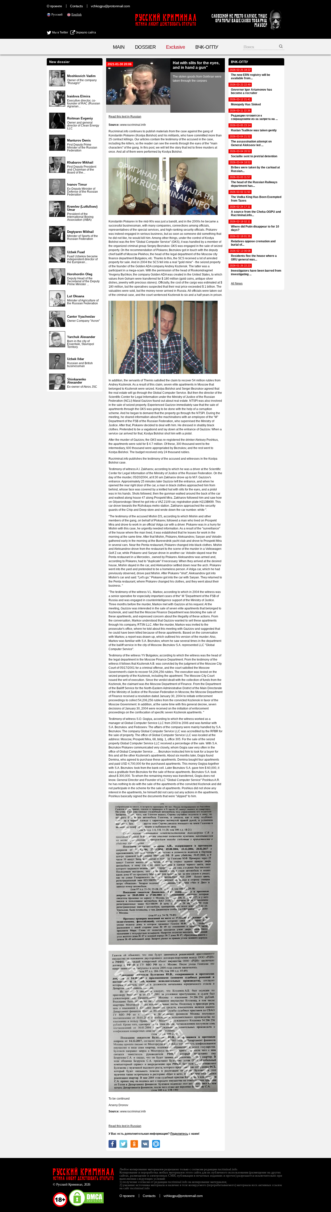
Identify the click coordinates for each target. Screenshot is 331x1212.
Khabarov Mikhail (80, 162)
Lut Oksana (75, 296)
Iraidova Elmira (78, 96)
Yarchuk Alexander (81, 337)
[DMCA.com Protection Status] (86, 1206)
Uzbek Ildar (75, 359)
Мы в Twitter (59, 32)
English (76, 14)
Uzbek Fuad (76, 252)
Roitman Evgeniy (80, 118)
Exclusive (175, 47)
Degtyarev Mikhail (80, 232)
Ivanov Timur (77, 184)
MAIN (119, 47)
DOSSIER (145, 47)
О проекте (54, 6)
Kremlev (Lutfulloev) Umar (82, 208)
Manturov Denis (79, 140)
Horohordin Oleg (79, 274)
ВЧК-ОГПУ (206, 47)
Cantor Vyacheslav (81, 316)
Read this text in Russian (125, 116)
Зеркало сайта (85, 32)
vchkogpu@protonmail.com (110, 6)
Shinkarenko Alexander (76, 381)
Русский (57, 14)
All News (237, 283)
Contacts (76, 6)
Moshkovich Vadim (81, 76)
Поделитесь (179, 1133)
